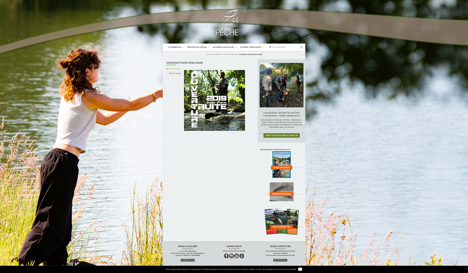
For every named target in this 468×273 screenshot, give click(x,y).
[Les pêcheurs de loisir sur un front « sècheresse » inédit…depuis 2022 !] (281, 85)
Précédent (175, 73)
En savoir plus (187, 260)
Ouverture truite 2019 (229, 54)
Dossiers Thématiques (250, 47)
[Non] (465, 269)
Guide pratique (281, 167)
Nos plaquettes (282, 227)
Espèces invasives (281, 194)
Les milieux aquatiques (223, 47)
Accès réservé (279, 47)
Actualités (216, 54)
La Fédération (174, 47)
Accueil (208, 54)
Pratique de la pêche (197, 47)
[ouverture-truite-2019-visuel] (214, 100)
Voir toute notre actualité (281, 135)
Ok (300, 269)
